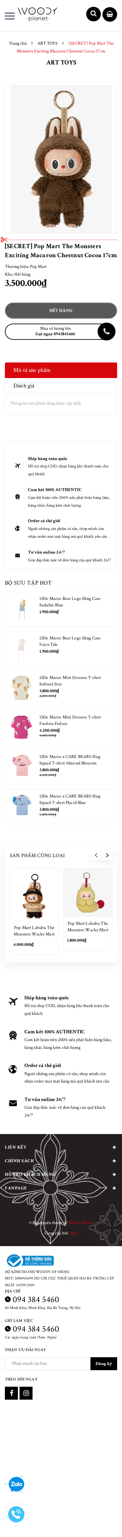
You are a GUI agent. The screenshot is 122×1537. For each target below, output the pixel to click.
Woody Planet (80, 1223)
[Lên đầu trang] (100, 1522)
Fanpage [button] (16, 1188)
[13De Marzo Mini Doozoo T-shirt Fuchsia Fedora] (21, 727)
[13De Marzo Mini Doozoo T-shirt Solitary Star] (21, 688)
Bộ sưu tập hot (28, 583)
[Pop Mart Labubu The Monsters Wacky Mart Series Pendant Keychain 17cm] (34, 894)
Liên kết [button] (15, 1147)
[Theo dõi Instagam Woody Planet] (26, 1393)
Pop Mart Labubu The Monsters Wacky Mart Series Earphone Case (87, 930)
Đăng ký (104, 1364)
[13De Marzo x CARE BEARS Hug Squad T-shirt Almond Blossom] (21, 767)
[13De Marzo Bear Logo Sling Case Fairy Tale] (21, 648)
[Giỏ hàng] (109, 15)
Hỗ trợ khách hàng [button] (30, 1174)
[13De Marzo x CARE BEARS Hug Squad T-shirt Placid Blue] (21, 806)
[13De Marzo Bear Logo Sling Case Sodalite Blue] (21, 609)
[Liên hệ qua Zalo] (16, 1484)
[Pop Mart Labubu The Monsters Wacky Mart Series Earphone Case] (88, 892)
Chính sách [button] (19, 1161)
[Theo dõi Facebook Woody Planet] (11, 1393)
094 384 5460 (36, 1299)
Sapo (73, 1233)
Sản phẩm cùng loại (37, 855)
